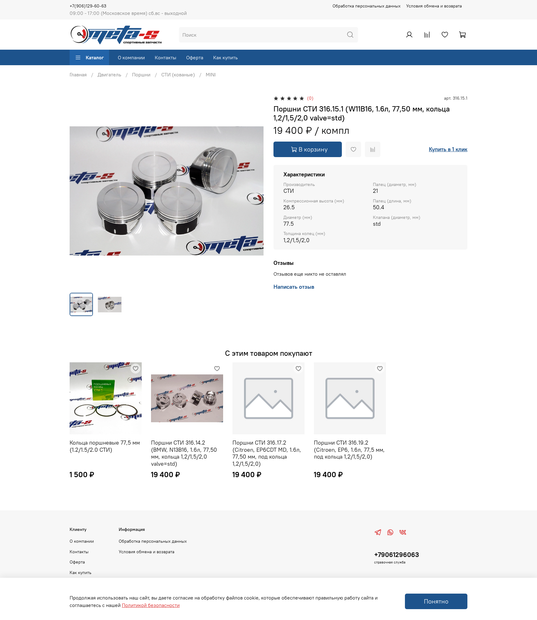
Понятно (436, 601)
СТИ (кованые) (178, 74)
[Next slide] (253, 190)
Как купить (225, 57)
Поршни (141, 74)
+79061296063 (396, 554)
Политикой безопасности (151, 605)
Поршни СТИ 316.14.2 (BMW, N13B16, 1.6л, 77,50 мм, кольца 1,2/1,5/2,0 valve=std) (184, 453)
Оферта (194, 57)
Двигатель (109, 74)
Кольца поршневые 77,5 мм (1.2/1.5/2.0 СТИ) (105, 446)
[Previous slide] (79, 190)
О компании (131, 57)
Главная (78, 74)
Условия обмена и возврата (434, 6)
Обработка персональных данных (367, 6)
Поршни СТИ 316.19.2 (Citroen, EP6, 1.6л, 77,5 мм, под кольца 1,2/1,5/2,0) (349, 449)
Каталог (95, 57)
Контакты (165, 57)
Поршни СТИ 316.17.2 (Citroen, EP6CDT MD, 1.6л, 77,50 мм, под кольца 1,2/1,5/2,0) (266, 453)
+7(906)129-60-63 (88, 6)
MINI (211, 74)
